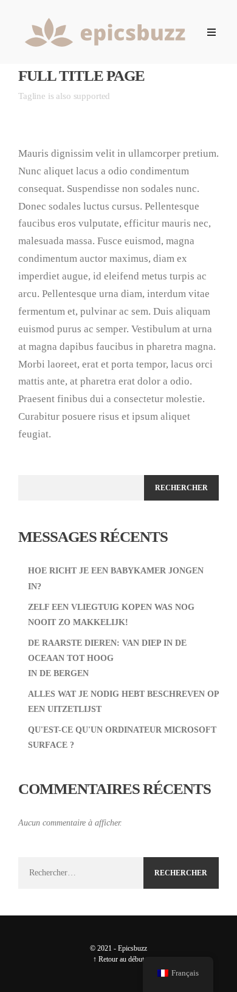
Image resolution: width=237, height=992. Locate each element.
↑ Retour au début (118, 959)
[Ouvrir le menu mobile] (211, 32)
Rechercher (181, 488)
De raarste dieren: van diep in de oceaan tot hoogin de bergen (107, 658)
